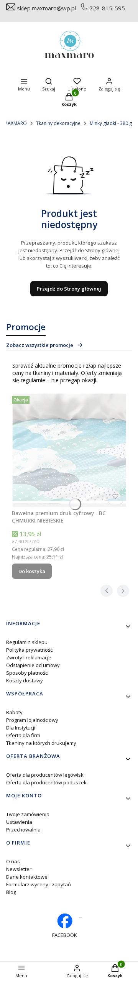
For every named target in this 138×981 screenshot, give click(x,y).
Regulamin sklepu (27, 642)
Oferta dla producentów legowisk (45, 774)
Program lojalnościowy (32, 719)
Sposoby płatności (27, 672)
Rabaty (14, 712)
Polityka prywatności (30, 649)
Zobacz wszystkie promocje (39, 345)
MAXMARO (15, 123)
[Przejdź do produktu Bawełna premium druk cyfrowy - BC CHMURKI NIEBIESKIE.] (69, 450)
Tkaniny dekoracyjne (58, 123)
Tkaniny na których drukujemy (41, 742)
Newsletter (18, 869)
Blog (11, 892)
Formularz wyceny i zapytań (38, 884)
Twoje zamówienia (27, 814)
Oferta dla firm (23, 735)
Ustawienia (19, 821)
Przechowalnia (23, 829)
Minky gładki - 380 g (111, 123)
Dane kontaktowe (27, 876)
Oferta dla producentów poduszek (46, 782)
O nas (13, 861)
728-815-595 (107, 8)
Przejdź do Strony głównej (69, 288)
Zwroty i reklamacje (28, 657)
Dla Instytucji (20, 727)
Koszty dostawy (24, 680)
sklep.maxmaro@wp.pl (46, 8)
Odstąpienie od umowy (33, 665)
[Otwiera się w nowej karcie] (80, 917)
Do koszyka (31, 571)
